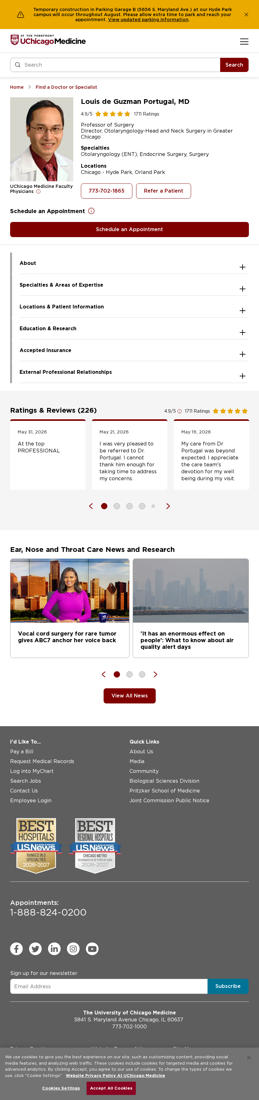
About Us (141, 752)
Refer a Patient (163, 191)
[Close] (249, 1058)
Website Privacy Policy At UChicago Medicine (115, 1075)
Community (144, 771)
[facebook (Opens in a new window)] (16, 948)
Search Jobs (25, 781)
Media (137, 761)
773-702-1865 (106, 191)
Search (234, 65)
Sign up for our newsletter (43, 973)
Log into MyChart (32, 771)
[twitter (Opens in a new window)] (35, 948)
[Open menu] (244, 41)
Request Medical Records (42, 761)
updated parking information (155, 19)
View (114, 19)
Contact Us (24, 791)
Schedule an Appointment (129, 229)
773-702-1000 (129, 1027)
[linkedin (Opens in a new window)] (54, 948)
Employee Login (30, 801)
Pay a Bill (21, 752)
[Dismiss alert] (246, 14)
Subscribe (228, 986)
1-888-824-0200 (48, 908)
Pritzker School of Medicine (165, 791)
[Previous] (94, 506)
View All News (129, 696)
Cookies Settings (61, 1088)
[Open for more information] (38, 191)
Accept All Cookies (111, 1088)
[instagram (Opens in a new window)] (73, 948)
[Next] (165, 506)
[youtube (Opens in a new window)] (92, 948)
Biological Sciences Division (164, 781)
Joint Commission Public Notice (169, 801)
